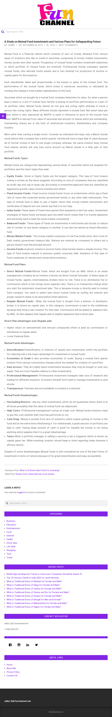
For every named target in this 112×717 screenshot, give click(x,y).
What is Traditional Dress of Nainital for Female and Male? (34, 581)
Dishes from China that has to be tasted (35, 474)
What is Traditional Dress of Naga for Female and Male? (33, 585)
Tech (52, 45)
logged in (21, 492)
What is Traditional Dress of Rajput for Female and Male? (34, 607)
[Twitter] (37, 645)
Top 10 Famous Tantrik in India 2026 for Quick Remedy (33, 577)
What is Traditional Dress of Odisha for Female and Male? (34, 588)
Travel (9, 557)
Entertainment (13, 528)
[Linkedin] (28, 645)
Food (9, 532)
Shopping (11, 550)
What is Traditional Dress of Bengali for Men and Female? (34, 599)
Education (11, 524)
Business (11, 521)
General (10, 535)
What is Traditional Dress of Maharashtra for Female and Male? (37, 603)
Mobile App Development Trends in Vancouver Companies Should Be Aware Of (44, 574)
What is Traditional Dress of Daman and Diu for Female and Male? (38, 592)
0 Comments (71, 45)
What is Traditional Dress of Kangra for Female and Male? (34, 596)
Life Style (11, 546)
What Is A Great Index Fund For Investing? (40, 470)
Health (10, 539)
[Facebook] (11, 645)
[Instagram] (19, 645)
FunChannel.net (56, 711)
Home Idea (12, 543)
